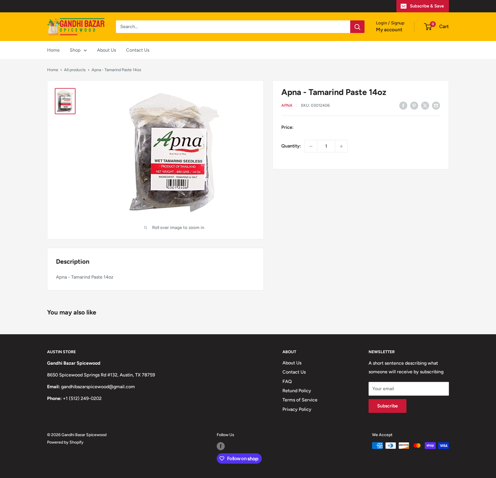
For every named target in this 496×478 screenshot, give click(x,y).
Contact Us (137, 50)
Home (53, 50)
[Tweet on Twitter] (425, 105)
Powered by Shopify (65, 442)
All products (75, 69)
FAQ (287, 381)
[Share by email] (436, 105)
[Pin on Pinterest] (414, 105)
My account (389, 29)
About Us (106, 50)
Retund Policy (296, 390)
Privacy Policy (296, 409)
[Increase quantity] (341, 146)
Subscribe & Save (427, 6)
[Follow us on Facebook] (221, 446)
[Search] (357, 26)
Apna (286, 105)
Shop (75, 50)
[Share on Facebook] (403, 105)
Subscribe (387, 406)
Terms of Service (299, 400)
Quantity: (291, 146)
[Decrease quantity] (311, 146)
